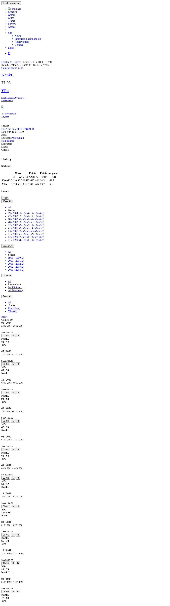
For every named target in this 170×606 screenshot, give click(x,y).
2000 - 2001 (16, 260)
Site (10, 32)
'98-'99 (6, 563)
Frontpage (6, 62)
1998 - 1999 (16, 257)
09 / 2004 (26, 213)
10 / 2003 (26, 219)
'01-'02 (6, 449)
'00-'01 (6, 506)
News (18, 35)
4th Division (16, 290)
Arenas (11, 26)
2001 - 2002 (16, 263)
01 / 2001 (26, 234)
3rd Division (16, 287)
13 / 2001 (26, 231)
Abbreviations (22, 41)
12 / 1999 (26, 237)
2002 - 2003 (16, 266)
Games (11, 14)
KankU (14, 308)
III (13, 563)
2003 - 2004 (16, 269)
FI (9, 53)
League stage (16, 68)
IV (13, 335)
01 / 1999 (26, 240)
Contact (19, 44)
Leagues (12, 11)
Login (11, 47)
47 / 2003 (26, 216)
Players (12, 23)
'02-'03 (6, 392)
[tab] (85, 338)
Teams (11, 20)
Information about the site (28, 38)
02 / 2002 (26, 225)
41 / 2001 (26, 228)
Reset (4, 316)
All (9, 207)
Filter (5, 198)
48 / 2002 (26, 222)
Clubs (11, 17)
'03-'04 (6, 335)
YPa (12, 311)
